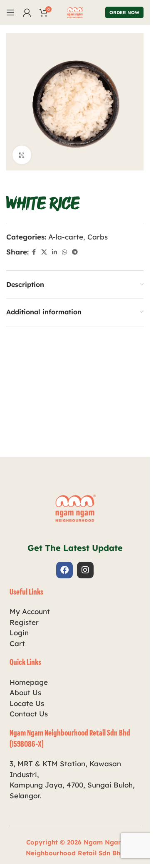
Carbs (97, 236)
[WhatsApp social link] (64, 252)
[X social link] (44, 252)
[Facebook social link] (34, 252)
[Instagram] (85, 570)
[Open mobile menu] (10, 12)
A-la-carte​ (65, 236)
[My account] (27, 12)
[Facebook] (64, 570)
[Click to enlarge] (21, 155)
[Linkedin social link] (54, 252)
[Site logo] (74, 11)
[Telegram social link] (74, 252)
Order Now (124, 12)
